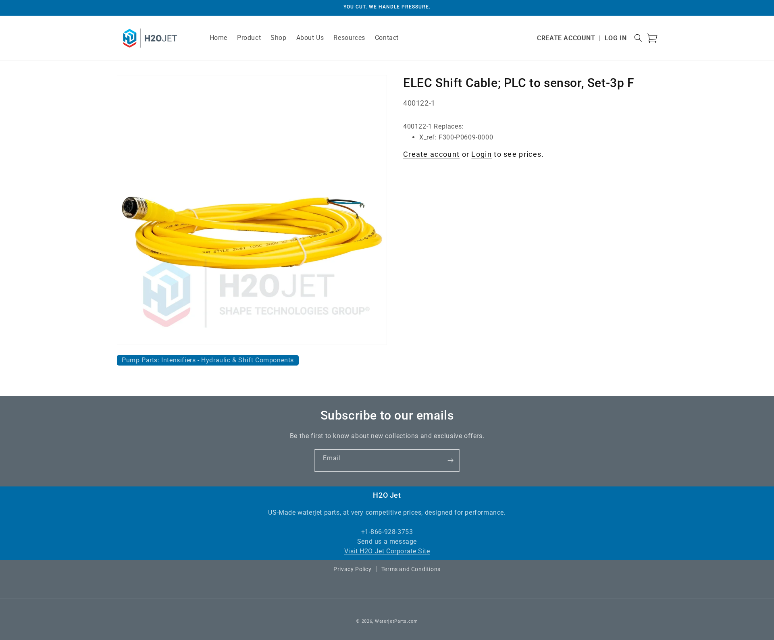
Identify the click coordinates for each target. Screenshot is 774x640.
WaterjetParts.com (396, 621)
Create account (431, 154)
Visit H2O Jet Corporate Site (387, 551)
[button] (638, 38)
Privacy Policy (352, 569)
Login (481, 154)
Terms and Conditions (411, 569)
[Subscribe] (450, 460)
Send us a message (387, 541)
